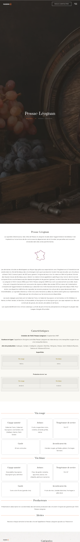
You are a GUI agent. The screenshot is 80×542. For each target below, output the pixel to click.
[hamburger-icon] (76, 4)
